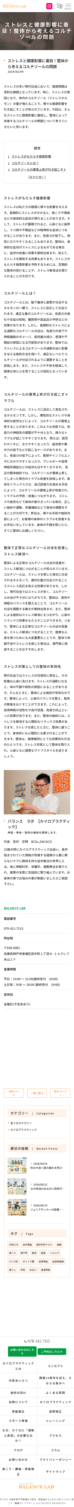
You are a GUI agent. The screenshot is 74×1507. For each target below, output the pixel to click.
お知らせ (13, 1244)
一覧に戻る (37, 1093)
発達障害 (45, 1269)
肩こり (12, 1252)
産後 (43, 1252)
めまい (33, 1269)
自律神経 (43, 1261)
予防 (22, 1269)
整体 (34, 1252)
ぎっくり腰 (28, 1261)
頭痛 (59, 1244)
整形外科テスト (44, 1244)
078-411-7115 (13, 928)
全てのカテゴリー (21, 1123)
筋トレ (12, 1269)
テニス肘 (13, 1261)
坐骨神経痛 (58, 1261)
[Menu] (68, 6)
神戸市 (23, 1252)
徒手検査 (27, 1244)
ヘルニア (54, 1252)
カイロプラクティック (23, 1129)
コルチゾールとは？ (25, 163)
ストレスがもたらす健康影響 (31, 156)
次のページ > (60, 1093)
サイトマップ (55, 1471)
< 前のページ (13, 1093)
